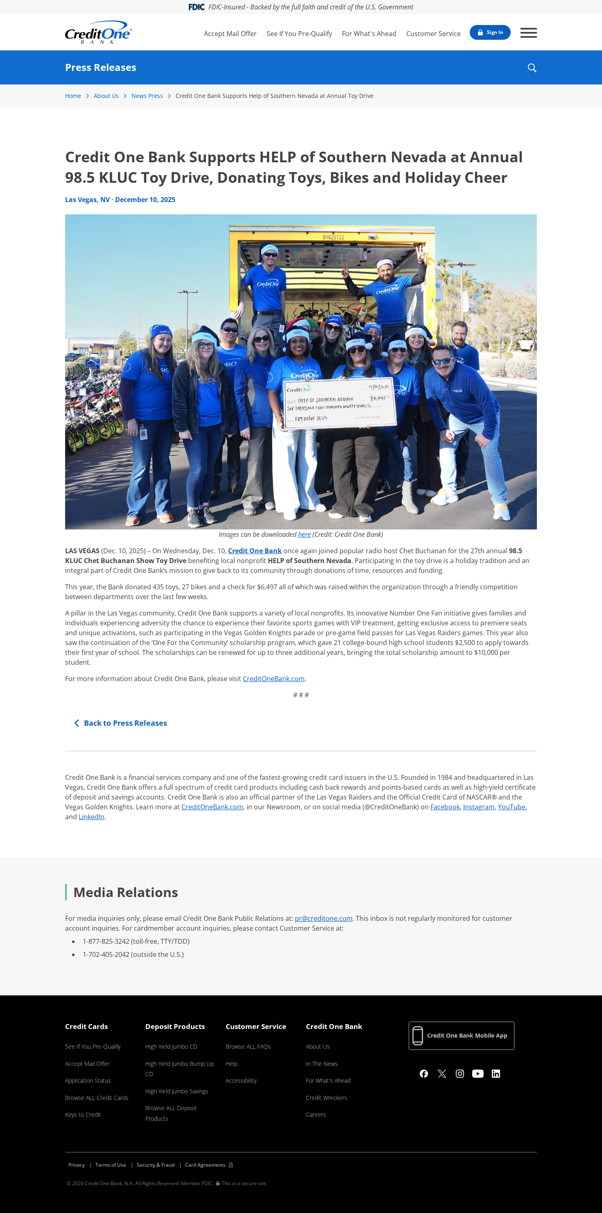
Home (73, 96)
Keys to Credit (83, 1114)
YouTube (511, 806)
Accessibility (241, 1080)
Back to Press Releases (125, 723)
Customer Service (433, 33)
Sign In (495, 32)
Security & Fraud (155, 1164)
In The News (322, 1064)
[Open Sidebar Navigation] (529, 32)
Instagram (479, 806)
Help (232, 1064)
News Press (147, 96)
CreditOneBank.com (274, 678)
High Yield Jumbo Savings (176, 1091)
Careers (316, 1114)
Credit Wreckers (326, 1098)
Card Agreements (205, 1164)
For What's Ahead (369, 33)
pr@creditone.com (324, 918)
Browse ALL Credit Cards (97, 1098)
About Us (106, 96)
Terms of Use (110, 1164)
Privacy (76, 1164)
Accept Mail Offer (230, 33)
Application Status (88, 1080)
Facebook (445, 806)
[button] (532, 73)
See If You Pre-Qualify (299, 33)
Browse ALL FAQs (248, 1046)
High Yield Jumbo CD (171, 1046)
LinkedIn (91, 816)
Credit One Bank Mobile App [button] (467, 1035)
